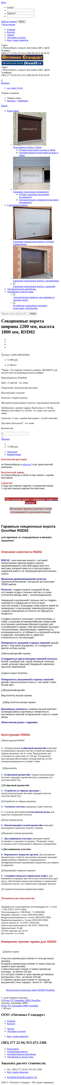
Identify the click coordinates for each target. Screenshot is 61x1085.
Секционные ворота (17, 205)
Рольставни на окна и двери (27, 147)
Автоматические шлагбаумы (21, 289)
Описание (12, 451)
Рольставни (13, 111)
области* (27, 464)
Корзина (11, 100)
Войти (21, 22)
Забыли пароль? (9, 21)
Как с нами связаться (17, 1072)
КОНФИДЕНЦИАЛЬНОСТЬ (22, 1077)
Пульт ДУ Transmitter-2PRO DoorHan (19, 1005)
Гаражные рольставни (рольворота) (31, 192)
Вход (3, 2)
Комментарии (14, 454)
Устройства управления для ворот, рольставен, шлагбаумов (30, 306)
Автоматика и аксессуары (20, 291)
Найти (33, 313)
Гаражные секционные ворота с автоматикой (36, 280)
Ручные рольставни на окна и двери (37, 150)
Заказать (5, 439)
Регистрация (8, 24)
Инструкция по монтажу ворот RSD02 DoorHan (30, 990)
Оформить (23, 100)
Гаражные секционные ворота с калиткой (34, 286)
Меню (4, 105)
